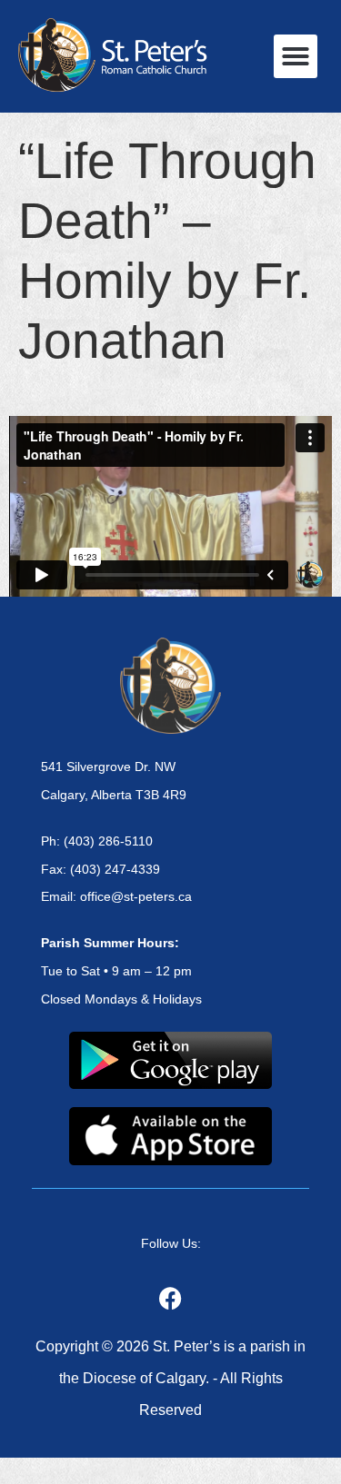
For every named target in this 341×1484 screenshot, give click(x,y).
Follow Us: (171, 1243)
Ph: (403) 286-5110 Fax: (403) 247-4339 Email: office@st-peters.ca (116, 869)
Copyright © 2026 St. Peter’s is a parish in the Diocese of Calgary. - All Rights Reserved (170, 1378)
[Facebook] (171, 1298)
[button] (295, 56)
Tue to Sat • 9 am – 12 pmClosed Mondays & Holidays (121, 970)
